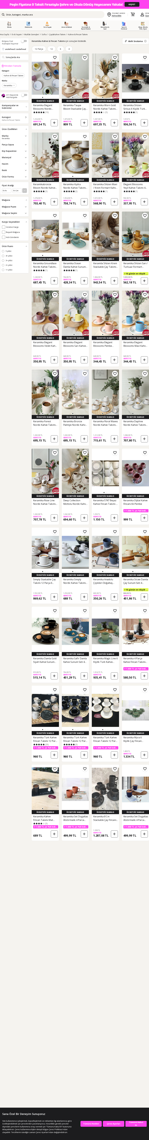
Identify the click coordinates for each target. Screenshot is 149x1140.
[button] (42, 97)
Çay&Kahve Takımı (57, 34)
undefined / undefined (15, 49)
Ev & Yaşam (17, 34)
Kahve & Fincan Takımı (78, 34)
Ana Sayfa (4, 34)
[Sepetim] (132, 14)
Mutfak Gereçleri (31, 34)
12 (51, 49)
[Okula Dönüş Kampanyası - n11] (74, 4)
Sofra (44, 34)
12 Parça (39, 49)
